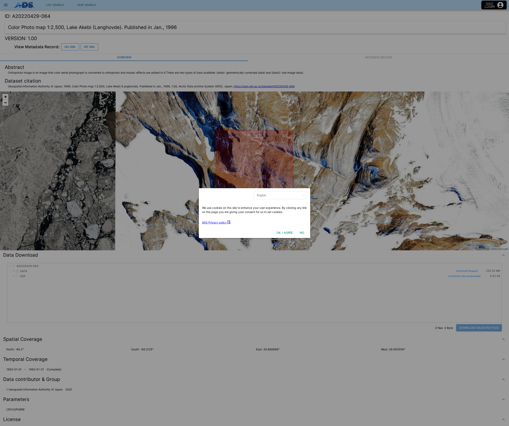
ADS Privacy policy (214, 222)
